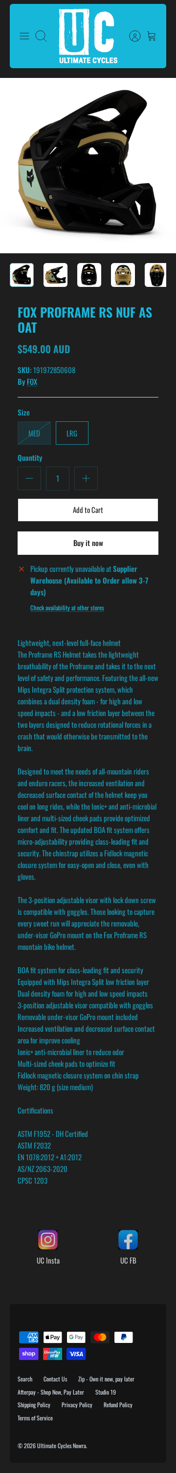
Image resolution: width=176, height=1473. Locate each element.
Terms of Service (35, 1418)
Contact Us (55, 1379)
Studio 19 (105, 1392)
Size (24, 412)
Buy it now (88, 542)
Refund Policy (118, 1404)
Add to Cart (88, 509)
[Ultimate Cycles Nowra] (88, 36)
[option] (88, 165)
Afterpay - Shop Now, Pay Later (51, 1392)
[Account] (130, 36)
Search (25, 1379)
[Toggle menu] (24, 36)
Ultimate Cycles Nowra (61, 1445)
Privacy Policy (77, 1404)
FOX (32, 381)
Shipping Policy (34, 1404)
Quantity (30, 458)
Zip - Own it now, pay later (106, 1379)
